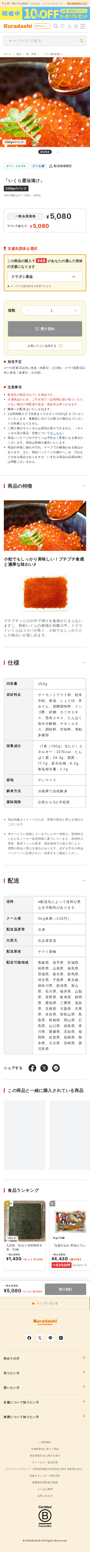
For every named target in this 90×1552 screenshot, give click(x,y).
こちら (57, 433)
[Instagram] (61, 1337)
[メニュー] (82, 26)
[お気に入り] (62, 26)
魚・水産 (31, 53)
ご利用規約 (45, 1442)
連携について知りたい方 (21, 1417)
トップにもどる (47, 1303)
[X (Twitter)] (39, 1337)
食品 (18, 53)
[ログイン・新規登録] (69, 26)
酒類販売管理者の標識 (45, 1482)
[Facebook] (29, 1337)
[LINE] (50, 1337)
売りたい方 (12, 1373)
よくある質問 (45, 1489)
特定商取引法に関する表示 (45, 1455)
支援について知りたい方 (21, 1402)
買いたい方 (12, 1387)
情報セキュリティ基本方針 (45, 1475)
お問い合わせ (45, 1495)
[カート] (76, 26)
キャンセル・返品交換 (45, 1462)
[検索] (56, 26)
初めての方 (12, 1358)
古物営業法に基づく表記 (45, 1448)
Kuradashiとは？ (77, 3)
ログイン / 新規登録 (43, 26)
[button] (85, 1265)
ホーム (8, 53)
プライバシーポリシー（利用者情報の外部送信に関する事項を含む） (45, 1468)
